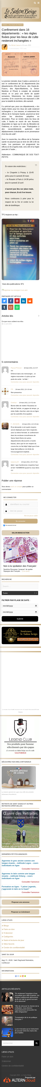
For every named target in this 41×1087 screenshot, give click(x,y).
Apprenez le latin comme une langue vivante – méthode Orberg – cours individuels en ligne (18, 876)
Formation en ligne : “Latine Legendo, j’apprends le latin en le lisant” (19, 888)
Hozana (20, 712)
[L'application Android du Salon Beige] (25, 976)
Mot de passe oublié (31, 516)
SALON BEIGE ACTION (20, 533)
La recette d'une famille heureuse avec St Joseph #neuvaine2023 (19, 709)
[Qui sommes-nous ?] (16, 976)
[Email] (10, 307)
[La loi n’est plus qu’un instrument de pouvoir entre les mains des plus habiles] (7, 1036)
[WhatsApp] (17, 307)
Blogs (6, 926)
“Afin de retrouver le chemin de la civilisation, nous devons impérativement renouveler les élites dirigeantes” (27, 1009)
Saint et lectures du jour (14, 940)
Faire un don (9, 929)
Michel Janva (15, 45)
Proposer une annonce (20, 902)
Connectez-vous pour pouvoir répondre (25, 382)
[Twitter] (4, 300)
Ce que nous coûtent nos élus (12, 321)
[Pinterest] (17, 300)
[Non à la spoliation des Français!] (20, 562)
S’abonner (8, 933)
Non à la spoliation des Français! (19, 566)
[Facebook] (10, 300)
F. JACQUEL (15, 424)
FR (12, 389)
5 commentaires (14, 48)
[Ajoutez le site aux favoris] (20, 976)
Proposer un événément (20, 912)
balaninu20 (15, 462)
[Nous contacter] (18, 976)
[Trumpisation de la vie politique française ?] (7, 1025)
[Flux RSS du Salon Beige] (23, 976)
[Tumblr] (4, 307)
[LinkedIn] (23, 300)
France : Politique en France (12, 24)
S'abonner (6, 1061)
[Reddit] (29, 300)
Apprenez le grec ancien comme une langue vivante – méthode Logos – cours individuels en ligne (20, 863)
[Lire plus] (25, 571)
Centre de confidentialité (14, 948)
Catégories (8, 937)
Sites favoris (9, 944)
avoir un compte (16, 486)
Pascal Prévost (16, 368)
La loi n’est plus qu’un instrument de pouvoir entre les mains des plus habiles (26, 1031)
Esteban (14, 402)
